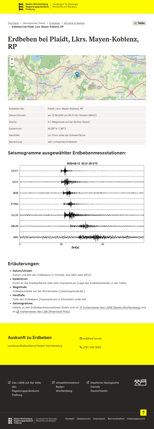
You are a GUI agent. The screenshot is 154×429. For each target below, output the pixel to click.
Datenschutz (84, 418)
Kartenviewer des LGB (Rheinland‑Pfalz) (45, 311)
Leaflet (119, 99)
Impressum (99, 418)
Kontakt (70, 418)
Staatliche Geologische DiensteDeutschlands (105, 386)
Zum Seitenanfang (143, 412)
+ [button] (12, 59)
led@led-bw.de (92, 338)
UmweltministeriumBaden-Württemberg (67, 386)
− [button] (12, 63)
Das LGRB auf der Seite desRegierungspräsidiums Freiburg (26, 388)
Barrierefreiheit (116, 418)
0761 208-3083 (92, 347)
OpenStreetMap (130, 99)
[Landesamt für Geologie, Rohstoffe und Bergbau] (49, 7)
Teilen (141, 23)
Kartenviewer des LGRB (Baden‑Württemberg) (111, 307)
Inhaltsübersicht (136, 418)
